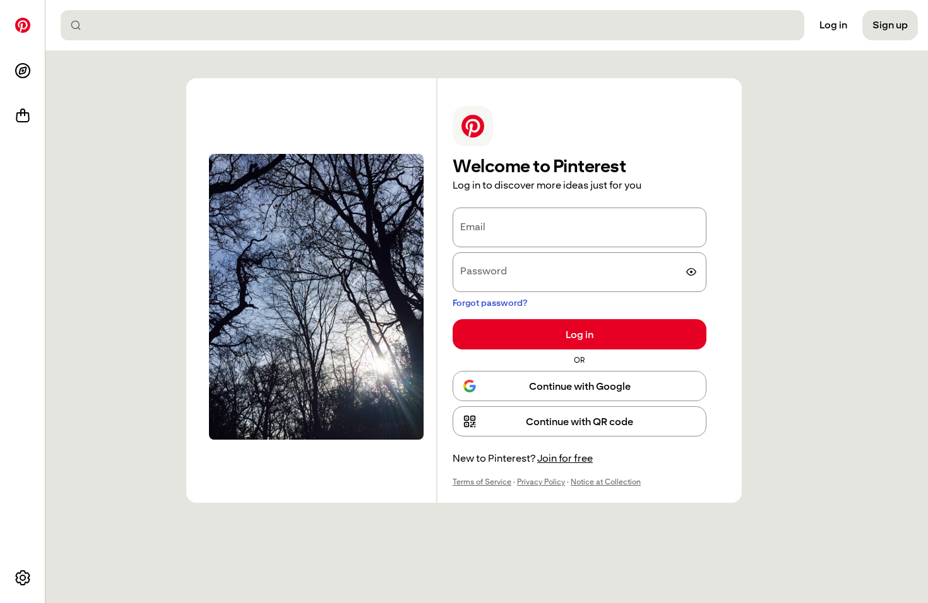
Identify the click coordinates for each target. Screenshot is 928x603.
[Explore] (23, 71)
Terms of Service (482, 481)
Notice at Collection (606, 481)
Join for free (565, 458)
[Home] (23, 25)
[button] (579, 421)
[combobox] (437, 25)
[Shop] (23, 116)
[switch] (691, 271)
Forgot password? (490, 303)
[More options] (23, 578)
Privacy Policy (541, 481)
